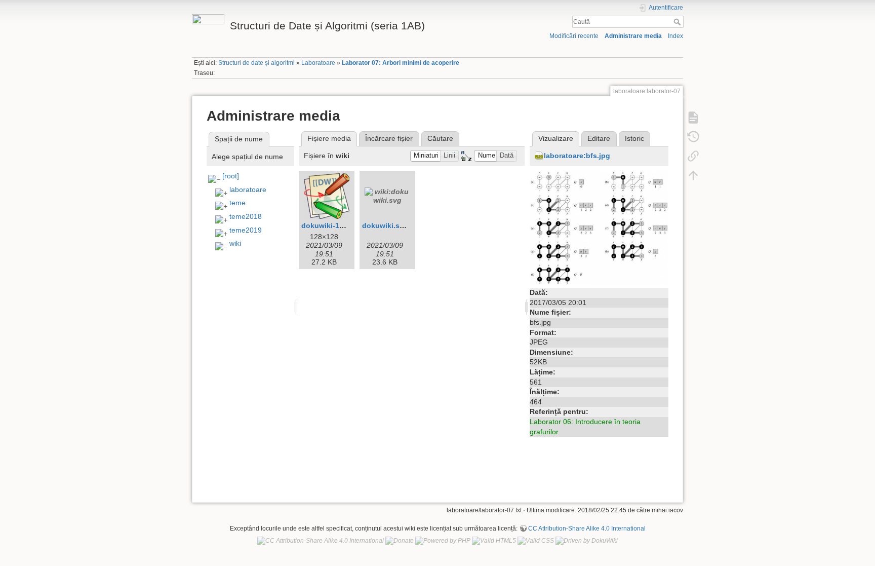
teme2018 (245, 216)
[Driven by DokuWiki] (586, 540)
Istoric (634, 138)
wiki (235, 243)
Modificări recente (574, 36)
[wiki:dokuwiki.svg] (387, 196)
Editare (598, 138)
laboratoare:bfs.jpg (577, 156)
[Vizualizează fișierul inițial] (599, 227)
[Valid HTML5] (494, 540)
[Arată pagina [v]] (693, 117)
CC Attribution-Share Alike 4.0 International (587, 528)
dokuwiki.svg (385, 225)
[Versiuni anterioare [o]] (693, 136)
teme (237, 203)
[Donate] (399, 540)
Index (675, 36)
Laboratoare (318, 62)
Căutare (440, 138)
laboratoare (247, 189)
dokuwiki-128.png (332, 225)
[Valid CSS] (536, 540)
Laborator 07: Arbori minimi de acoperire (400, 62)
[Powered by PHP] (442, 540)
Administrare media (633, 36)
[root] (230, 176)
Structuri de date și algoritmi (256, 62)
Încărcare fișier (389, 138)
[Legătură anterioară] (693, 155)
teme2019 (245, 230)
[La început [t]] (693, 174)
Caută (678, 21)
